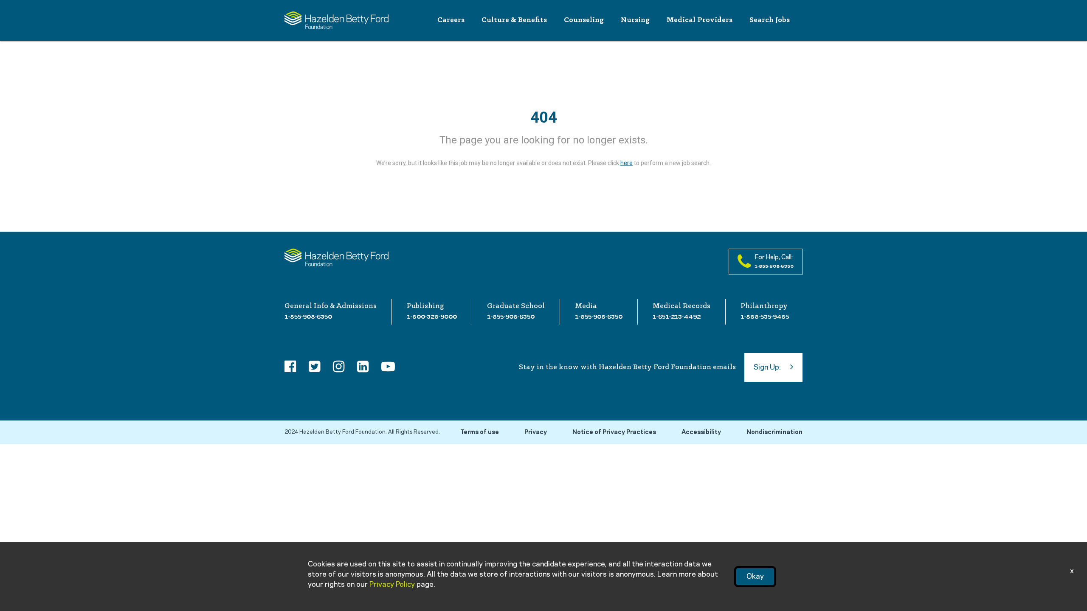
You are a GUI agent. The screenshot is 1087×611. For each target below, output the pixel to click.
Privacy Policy (392, 584)
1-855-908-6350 (308, 316)
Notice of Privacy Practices (614, 432)
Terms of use (479, 432)
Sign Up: (767, 367)
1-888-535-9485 (765, 316)
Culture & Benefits (514, 20)
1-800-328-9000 (432, 316)
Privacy (535, 432)
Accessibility (701, 432)
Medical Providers (699, 20)
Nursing (635, 20)
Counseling (584, 20)
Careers (451, 20)
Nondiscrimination (774, 432)
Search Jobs (769, 20)
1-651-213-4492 (677, 316)
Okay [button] (755, 576)
